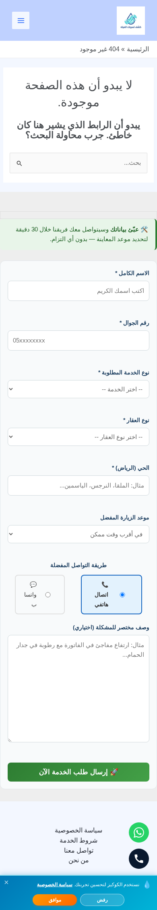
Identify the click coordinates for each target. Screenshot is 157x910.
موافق (55, 900)
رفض (102, 900)
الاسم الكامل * (132, 273)
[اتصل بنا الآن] (139, 859)
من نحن (78, 860)
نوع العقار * (136, 420)
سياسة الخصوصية (78, 830)
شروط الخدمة (78, 840)
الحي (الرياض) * (130, 467)
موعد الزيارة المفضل (124, 517)
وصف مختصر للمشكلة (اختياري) (111, 627)
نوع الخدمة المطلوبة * (123, 372)
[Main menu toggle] (20, 20)
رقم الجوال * (134, 322)
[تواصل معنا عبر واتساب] (139, 832)
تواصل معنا (78, 850)
